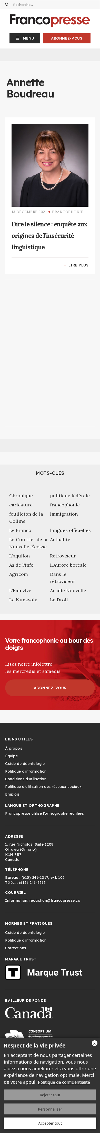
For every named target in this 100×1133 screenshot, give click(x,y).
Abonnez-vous (66, 38)
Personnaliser (50, 1109)
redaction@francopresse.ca (55, 900)
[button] (25, 38)
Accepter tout (50, 1123)
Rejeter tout (50, 1094)
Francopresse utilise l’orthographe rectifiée (44, 813)
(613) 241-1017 (35, 877)
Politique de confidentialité (64, 1082)
